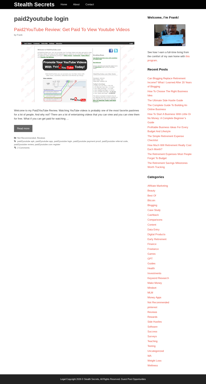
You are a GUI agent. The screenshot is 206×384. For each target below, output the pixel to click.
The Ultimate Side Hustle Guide (165, 100)
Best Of (151, 195)
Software (152, 326)
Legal (63, 379)
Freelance (153, 249)
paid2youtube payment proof (87, 141)
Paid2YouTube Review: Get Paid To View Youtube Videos (72, 29)
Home (64, 4)
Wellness (152, 365)
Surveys (152, 336)
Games (151, 253)
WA (149, 355)
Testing (151, 346)
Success (152, 331)
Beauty (151, 190)
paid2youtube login (63, 141)
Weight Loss (154, 360)
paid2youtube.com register (47, 144)
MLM (150, 292)
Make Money (154, 283)
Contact (90, 4)
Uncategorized (155, 351)
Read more (21, 129)
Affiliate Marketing (157, 185)
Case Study (154, 210)
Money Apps (154, 297)
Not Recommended (26, 138)
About (76, 4)
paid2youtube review (24, 144)
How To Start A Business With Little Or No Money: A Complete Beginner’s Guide (169, 118)
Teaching (152, 341)
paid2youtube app (44, 141)
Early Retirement (156, 239)
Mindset (151, 287)
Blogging (152, 205)
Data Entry (153, 229)
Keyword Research (158, 278)
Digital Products (156, 234)
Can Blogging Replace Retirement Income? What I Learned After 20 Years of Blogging (169, 82)
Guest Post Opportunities (133, 379)
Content (151, 224)
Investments (154, 273)
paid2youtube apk (25, 141)
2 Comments (23, 148)
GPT (150, 258)
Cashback (153, 215)
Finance (151, 244)
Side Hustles (154, 321)
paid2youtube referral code (115, 141)
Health (151, 268)
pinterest (152, 307)
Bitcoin (151, 200)
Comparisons (154, 219)
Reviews (41, 138)
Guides (151, 263)
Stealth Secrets (34, 4)
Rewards (152, 316)
